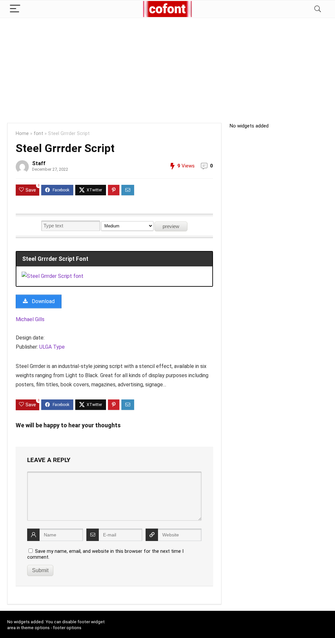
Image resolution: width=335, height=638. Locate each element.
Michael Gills (30, 319)
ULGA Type (52, 347)
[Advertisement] (167, 67)
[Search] (318, 9)
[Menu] (15, 9)
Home (22, 133)
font (38, 133)
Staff (38, 163)
